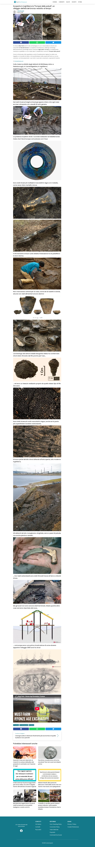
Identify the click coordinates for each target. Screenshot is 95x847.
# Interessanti (24, 725)
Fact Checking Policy (56, 824)
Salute (68, 2)
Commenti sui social (56, 835)
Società (74, 2)
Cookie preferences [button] (73, 827)
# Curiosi (16, 725)
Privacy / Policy (72, 824)
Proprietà (52, 832)
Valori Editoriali (54, 829)
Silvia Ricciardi (21, 11)
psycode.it (38, 829)
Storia (80, 2)
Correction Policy (55, 827)
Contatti (37, 827)
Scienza (55, 2)
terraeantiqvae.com (19, 61)
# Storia (31, 725)
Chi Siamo (38, 824)
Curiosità (61, 2)
